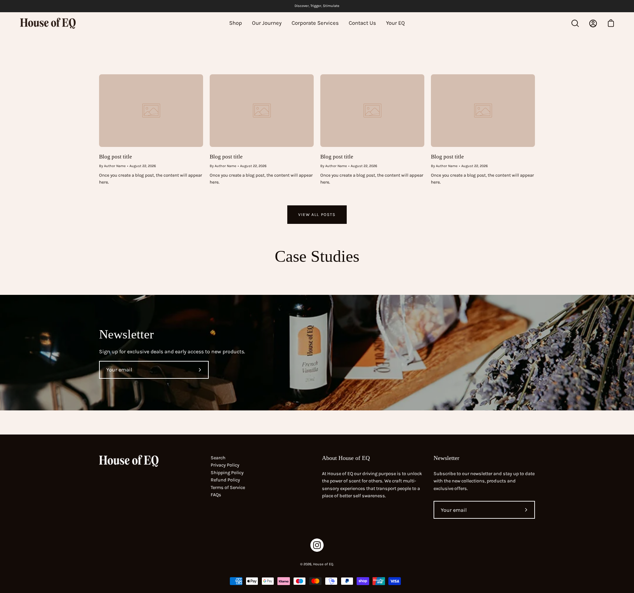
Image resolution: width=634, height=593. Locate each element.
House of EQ (323, 564)
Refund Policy (225, 480)
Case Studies (317, 256)
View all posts (316, 214)
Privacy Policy (225, 465)
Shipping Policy (227, 472)
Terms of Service (228, 487)
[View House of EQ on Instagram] (317, 545)
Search (218, 458)
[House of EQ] (48, 23)
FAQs (216, 495)
